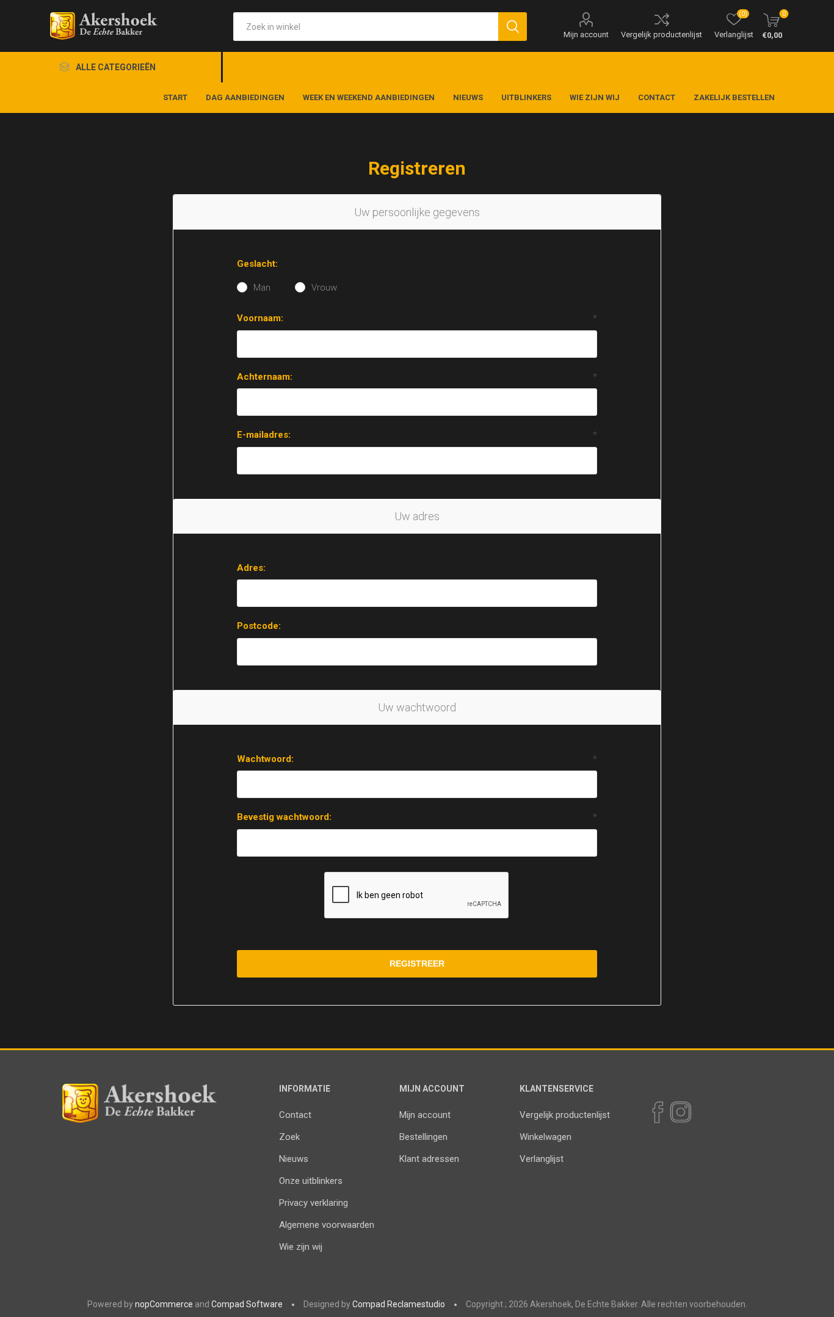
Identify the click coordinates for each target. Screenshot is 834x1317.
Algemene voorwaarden (326, 1224)
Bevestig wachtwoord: (284, 816)
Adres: (251, 567)
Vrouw (324, 287)
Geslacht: (257, 263)
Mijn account (586, 34)
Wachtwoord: (265, 758)
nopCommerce (164, 1304)
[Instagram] (680, 1112)
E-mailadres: (264, 434)
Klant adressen (429, 1158)
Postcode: (259, 625)
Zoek (289, 1136)
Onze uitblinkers (311, 1180)
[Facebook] (657, 1112)
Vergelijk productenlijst (661, 34)
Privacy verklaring (313, 1202)
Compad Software (247, 1304)
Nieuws (293, 1158)
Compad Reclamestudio (398, 1304)
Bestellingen (423, 1136)
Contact (295, 1114)
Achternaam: (264, 376)
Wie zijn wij (300, 1246)
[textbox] (365, 26)
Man (261, 287)
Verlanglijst (542, 1158)
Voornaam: (260, 318)
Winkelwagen (545, 1136)
